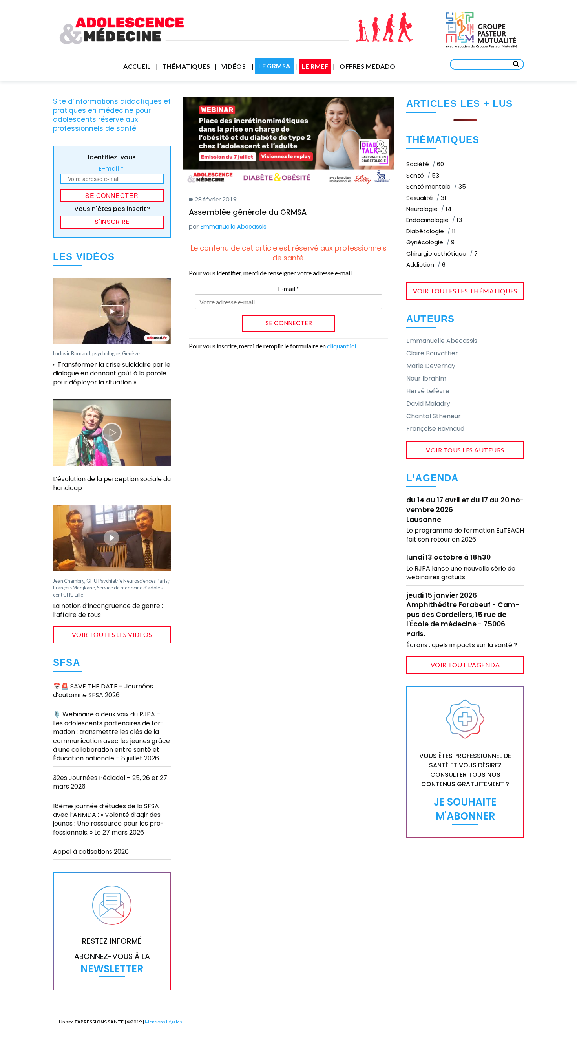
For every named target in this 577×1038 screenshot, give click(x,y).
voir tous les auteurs (465, 450)
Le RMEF (315, 66)
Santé (422, 175)
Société (425, 164)
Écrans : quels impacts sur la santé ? (461, 645)
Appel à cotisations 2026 (91, 851)
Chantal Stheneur (433, 416)
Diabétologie (431, 231)
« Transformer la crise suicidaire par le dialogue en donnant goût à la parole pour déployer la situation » (111, 373)
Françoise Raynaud (435, 428)
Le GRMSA (274, 66)
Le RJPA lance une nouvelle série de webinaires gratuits (460, 573)
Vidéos (233, 66)
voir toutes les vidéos (112, 634)
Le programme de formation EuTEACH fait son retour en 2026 (465, 535)
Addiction (426, 264)
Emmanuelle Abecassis (234, 227)
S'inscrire (112, 221)
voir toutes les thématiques (465, 291)
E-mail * (111, 168)
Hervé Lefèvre (427, 390)
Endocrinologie (434, 220)
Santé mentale (436, 186)
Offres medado (367, 66)
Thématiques (186, 66)
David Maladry (428, 403)
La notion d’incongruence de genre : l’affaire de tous (108, 610)
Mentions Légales (163, 1022)
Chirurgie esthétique (442, 253)
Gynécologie (430, 242)
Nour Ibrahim (426, 378)
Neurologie (428, 209)
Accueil (137, 66)
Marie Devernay (430, 365)
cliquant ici (341, 346)
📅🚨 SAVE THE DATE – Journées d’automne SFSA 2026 (103, 690)
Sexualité (426, 198)
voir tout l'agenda (465, 664)
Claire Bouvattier (432, 353)
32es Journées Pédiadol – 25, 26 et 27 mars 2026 (110, 782)
